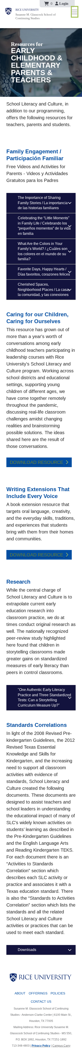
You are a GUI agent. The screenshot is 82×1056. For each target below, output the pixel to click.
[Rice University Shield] (8, 14)
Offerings (38, 993)
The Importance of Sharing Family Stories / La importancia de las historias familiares (43, 203)
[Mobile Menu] (74, 12)
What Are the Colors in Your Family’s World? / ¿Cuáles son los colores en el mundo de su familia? (42, 251)
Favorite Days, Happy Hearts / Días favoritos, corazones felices (44, 271)
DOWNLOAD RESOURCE (36, 462)
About (20, 993)
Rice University (27, 9)
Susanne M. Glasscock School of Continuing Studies (35, 16)
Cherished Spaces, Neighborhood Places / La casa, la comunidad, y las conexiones (43, 289)
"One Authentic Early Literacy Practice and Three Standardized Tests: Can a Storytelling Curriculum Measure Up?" (44, 697)
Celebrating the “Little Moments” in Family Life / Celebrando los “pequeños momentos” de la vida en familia (44, 225)
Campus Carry (61, 1045)
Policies (58, 993)
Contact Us (41, 1001)
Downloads (27, 950)
